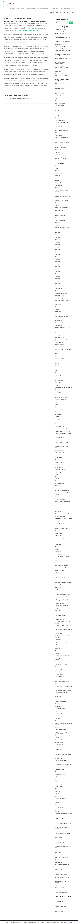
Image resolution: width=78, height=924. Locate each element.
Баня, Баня (57, 382)
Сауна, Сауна (58, 704)
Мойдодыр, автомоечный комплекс (63, 582)
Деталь (56, 455)
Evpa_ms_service (59, 105)
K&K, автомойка (58, 126)
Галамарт (57, 419)
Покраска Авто (58, 653)
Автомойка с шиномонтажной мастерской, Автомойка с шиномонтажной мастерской (61, 209)
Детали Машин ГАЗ (59, 452)
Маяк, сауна (57, 580)
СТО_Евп (57, 791)
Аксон (56, 332)
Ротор (56, 684)
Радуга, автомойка (59, 669)
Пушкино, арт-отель (59, 667)
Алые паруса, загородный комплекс (63, 340)
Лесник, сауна (58, 549)
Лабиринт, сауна (59, 533)
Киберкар (57, 506)
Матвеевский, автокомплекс (61, 575)
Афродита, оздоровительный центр (63, 356)
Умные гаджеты (54, 9)
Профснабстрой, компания (61, 664)
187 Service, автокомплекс (61, 83)
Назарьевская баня (59, 603)
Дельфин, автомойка (59, 450)
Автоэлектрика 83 (59, 323)
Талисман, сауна (59, 807)
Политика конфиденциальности (62, 655)
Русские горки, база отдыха (61, 699)
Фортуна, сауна (58, 862)
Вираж (56, 407)
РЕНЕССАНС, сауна (59, 679)
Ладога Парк (58, 542)
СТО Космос (58, 789)
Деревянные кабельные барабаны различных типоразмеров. (63, 74)
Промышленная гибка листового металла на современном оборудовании (62, 43)
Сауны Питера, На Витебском (62, 711)
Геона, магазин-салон (60, 424)
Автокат (57, 187)
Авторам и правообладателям (62, 227)
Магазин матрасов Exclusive (61, 565)
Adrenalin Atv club (59, 88)
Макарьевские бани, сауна (61, 570)
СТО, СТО (57, 793)
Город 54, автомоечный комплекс (62, 431)
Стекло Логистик (59, 772)
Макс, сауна (57, 572)
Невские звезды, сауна (60, 613)
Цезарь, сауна (58, 872)
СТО (56, 776)
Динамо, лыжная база (60, 460)
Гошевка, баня (58, 440)
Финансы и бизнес (68, 12)
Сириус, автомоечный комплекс (62, 729)
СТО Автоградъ (58, 784)
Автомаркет (57, 205)
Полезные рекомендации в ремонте (37, 9)
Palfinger (57, 133)
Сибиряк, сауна (58, 727)
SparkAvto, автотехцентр (61, 147)
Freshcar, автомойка (60, 120)
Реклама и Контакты (59, 674)
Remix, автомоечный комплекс (62, 142)
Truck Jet (57, 152)
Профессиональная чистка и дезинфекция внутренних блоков (62, 30)
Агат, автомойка (58, 325)
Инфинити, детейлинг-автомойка (62, 501)
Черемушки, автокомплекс (61, 885)
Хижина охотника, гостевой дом (62, 864)
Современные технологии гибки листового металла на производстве (63, 38)
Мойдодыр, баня (59, 584)
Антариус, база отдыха (60, 344)
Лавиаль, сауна (58, 535)
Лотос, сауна (58, 551)
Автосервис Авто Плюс (60, 290)
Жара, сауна (58, 480)
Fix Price (57, 110)
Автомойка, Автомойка (60, 213)
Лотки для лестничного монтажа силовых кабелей (62, 51)
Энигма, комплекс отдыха (61, 892)
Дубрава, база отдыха (60, 469)
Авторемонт (58, 230)
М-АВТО (57, 560)
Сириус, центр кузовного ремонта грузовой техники (62, 732)
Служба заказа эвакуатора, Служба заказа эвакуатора (63, 755)
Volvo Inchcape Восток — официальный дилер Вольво (61, 157)
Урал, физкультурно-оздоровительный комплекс (61, 843)
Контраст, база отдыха (60, 516)
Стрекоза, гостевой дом (60, 798)
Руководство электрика (54, 12)
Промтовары (58, 662)
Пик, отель (57, 644)
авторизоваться (29, 98)
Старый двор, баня (59, 769)
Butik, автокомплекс (59, 100)
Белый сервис (58, 392)
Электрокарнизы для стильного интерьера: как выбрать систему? (62, 34)
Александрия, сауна (59, 337)
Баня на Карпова (59, 375)
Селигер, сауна (58, 721)
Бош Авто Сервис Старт (60, 399)
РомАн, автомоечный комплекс (62, 681)
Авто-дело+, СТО (59, 173)
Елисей (56, 474)
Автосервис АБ (58, 288)
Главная (12, 9)
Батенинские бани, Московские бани (63, 387)
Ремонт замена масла (60, 676)
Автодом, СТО (58, 183)
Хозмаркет (57, 867)
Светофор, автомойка (60, 716)
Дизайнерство (21, 9)
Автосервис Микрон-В (60, 295)
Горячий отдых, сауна (60, 437)
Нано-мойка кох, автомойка (61, 605)
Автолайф (57, 202)
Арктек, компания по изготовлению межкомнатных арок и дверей (63, 350)
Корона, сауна (58, 521)
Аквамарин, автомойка (60, 330)
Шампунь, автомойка (60, 887)
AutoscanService (59, 91)
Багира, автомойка (59, 358)
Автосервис (57, 237)
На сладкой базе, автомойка (61, 597)
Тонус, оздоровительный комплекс (63, 821)
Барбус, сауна (58, 385)
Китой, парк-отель (59, 509)
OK (70, 922)
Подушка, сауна (58, 651)
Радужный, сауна (59, 671)
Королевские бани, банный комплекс (63, 518)
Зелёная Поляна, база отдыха (62, 490)
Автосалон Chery (59, 235)
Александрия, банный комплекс (62, 335)
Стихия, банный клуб (60, 774)
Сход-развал (58, 805)
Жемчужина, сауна (59, 483)
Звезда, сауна (58, 485)
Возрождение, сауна (59, 409)
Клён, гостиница (58, 511)
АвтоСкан (57, 309)
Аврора (56, 168)
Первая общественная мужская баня (63, 642)
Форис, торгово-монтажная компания (63, 860)
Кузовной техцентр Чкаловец (61, 528)
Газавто (57, 416)
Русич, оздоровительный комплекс (63, 690)
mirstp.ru (9, 3)
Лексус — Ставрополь (60, 547)
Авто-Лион (57, 175)
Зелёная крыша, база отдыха (61, 488)
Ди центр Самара (59, 457)
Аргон (56, 347)
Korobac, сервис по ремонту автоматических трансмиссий (61, 129)
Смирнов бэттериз (59, 758)
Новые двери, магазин (60, 619)
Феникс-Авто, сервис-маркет (61, 857)
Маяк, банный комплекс (60, 577)
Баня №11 (57, 363)
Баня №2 (57, 368)
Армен (56, 353)
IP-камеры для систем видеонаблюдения (60, 63)
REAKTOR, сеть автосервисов (61, 137)
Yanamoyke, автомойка (60, 163)
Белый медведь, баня (60, 390)
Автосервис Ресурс (59, 298)
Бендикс (57, 394)
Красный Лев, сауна (59, 523)
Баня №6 (57, 370)
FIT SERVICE (58, 108)
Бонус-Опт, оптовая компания (62, 397)
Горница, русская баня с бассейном (63, 428)
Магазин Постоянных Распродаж (62, 567)
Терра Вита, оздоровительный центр (63, 813)
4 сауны (57, 86)
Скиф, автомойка (59, 739)
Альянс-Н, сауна (59, 342)
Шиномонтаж (58, 890)
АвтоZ (56, 178)
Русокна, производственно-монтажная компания (61, 693)
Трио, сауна (57, 831)
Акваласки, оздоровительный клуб (63, 327)
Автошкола (57, 314)
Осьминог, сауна (59, 633)
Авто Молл (57, 170)
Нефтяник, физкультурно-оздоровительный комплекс (61, 616)
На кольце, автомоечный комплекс (63, 594)
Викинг (56, 404)
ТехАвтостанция (59, 816)
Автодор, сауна (58, 185)
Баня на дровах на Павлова (61, 373)
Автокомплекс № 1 (59, 194)
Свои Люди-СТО (59, 718)
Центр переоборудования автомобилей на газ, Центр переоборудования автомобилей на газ (63, 876)
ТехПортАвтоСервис (60, 818)
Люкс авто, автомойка (60, 554)
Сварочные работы (59, 713)
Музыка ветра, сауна (59, 592)
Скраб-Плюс (58, 752)
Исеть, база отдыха (59, 504)
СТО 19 (56, 781)
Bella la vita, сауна (59, 93)
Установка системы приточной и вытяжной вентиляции (62, 55)
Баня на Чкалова (59, 380)
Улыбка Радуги (58, 837)
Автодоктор (57, 180)
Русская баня (58, 696)
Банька (56, 360)
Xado (56, 161)
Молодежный (58, 587)
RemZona (57, 145)
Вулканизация (58, 414)
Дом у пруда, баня (59, 464)
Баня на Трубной (59, 377)
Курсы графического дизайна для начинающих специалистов (62, 59)
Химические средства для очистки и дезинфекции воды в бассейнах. (63, 66)
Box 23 (56, 98)
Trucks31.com (58, 154)
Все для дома (58, 411)
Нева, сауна (58, 608)
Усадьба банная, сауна (60, 850)
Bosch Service (58, 96)
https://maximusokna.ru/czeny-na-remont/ (26, 30)
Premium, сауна (58, 135)
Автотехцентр (58, 311)
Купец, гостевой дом (59, 531)
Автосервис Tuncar (59, 286)
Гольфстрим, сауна (59, 426)
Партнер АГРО (58, 639)
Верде (56, 402)
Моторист (57, 589)
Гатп (56, 421)
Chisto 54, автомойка (60, 103)
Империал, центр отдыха (60, 497)
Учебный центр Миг (59, 855)
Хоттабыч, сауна (59, 869)
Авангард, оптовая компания (61, 166)
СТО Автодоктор (59, 786)
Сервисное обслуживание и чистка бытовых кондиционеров (63, 47)
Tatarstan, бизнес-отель (60, 150)
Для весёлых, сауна (59, 462)
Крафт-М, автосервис (60, 526)
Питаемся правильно (67, 9)
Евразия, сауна (58, 472)
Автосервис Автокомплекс (61, 293)
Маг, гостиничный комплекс (61, 563)
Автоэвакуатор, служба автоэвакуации (60, 319)
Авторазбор (57, 222)
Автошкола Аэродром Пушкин (62, 316)
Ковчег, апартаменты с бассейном (63, 514)
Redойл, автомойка (59, 140)
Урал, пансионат (58, 840)
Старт (56, 767)
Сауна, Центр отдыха (60, 708)
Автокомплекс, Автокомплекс (61, 200)
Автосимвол (58, 304)
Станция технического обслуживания (63, 764)
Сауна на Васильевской (60, 701)
